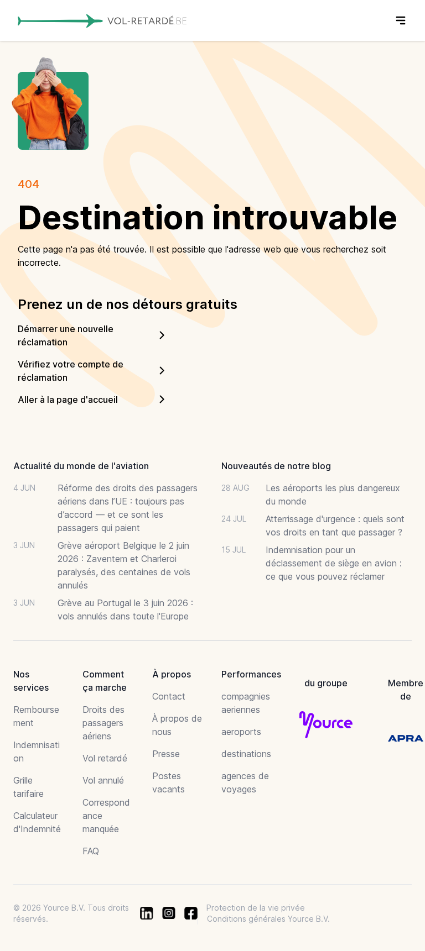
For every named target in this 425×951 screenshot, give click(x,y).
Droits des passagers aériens (103, 723)
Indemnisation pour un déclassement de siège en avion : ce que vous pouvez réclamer (334, 563)
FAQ (90, 851)
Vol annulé (103, 780)
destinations (246, 753)
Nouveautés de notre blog (276, 465)
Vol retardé (104, 758)
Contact (168, 696)
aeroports (241, 731)
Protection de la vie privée (255, 907)
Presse (166, 753)
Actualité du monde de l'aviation (81, 465)
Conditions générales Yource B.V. (268, 918)
